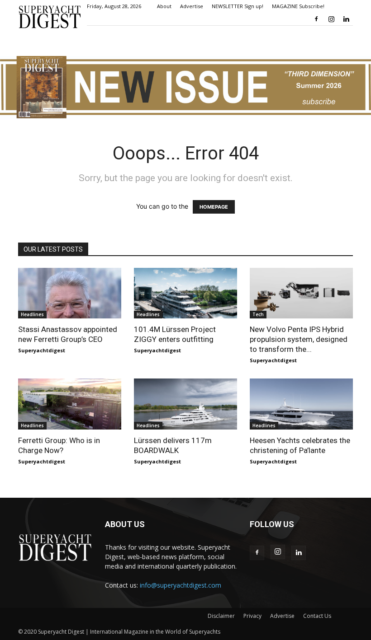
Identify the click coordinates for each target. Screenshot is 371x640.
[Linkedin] (346, 19)
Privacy (252, 616)
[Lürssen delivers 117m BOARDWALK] (185, 404)
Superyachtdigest (41, 350)
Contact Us (317, 616)
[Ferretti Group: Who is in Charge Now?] (69, 404)
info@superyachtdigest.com (180, 585)
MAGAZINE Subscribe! (298, 6)
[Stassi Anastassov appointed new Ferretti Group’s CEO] (69, 293)
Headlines (32, 314)
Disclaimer (221, 616)
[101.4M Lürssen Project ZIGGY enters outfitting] (185, 293)
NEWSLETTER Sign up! (237, 6)
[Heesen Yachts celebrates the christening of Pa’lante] (301, 404)
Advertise (191, 6)
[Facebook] (316, 19)
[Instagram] (331, 19)
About (164, 6)
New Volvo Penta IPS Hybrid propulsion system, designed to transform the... (298, 339)
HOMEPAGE (214, 207)
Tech (258, 314)
